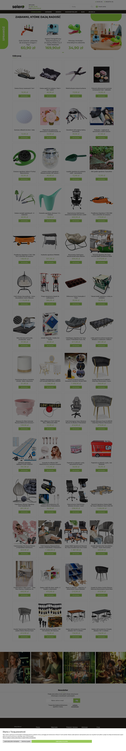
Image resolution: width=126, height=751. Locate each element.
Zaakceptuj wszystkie (62, 741)
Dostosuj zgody (26, 741)
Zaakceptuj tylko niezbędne (11, 741)
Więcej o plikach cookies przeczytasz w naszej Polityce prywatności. (19, 737)
